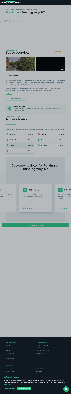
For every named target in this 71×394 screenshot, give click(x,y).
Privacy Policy (7, 384)
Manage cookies (10, 388)
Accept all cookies (24, 388)
